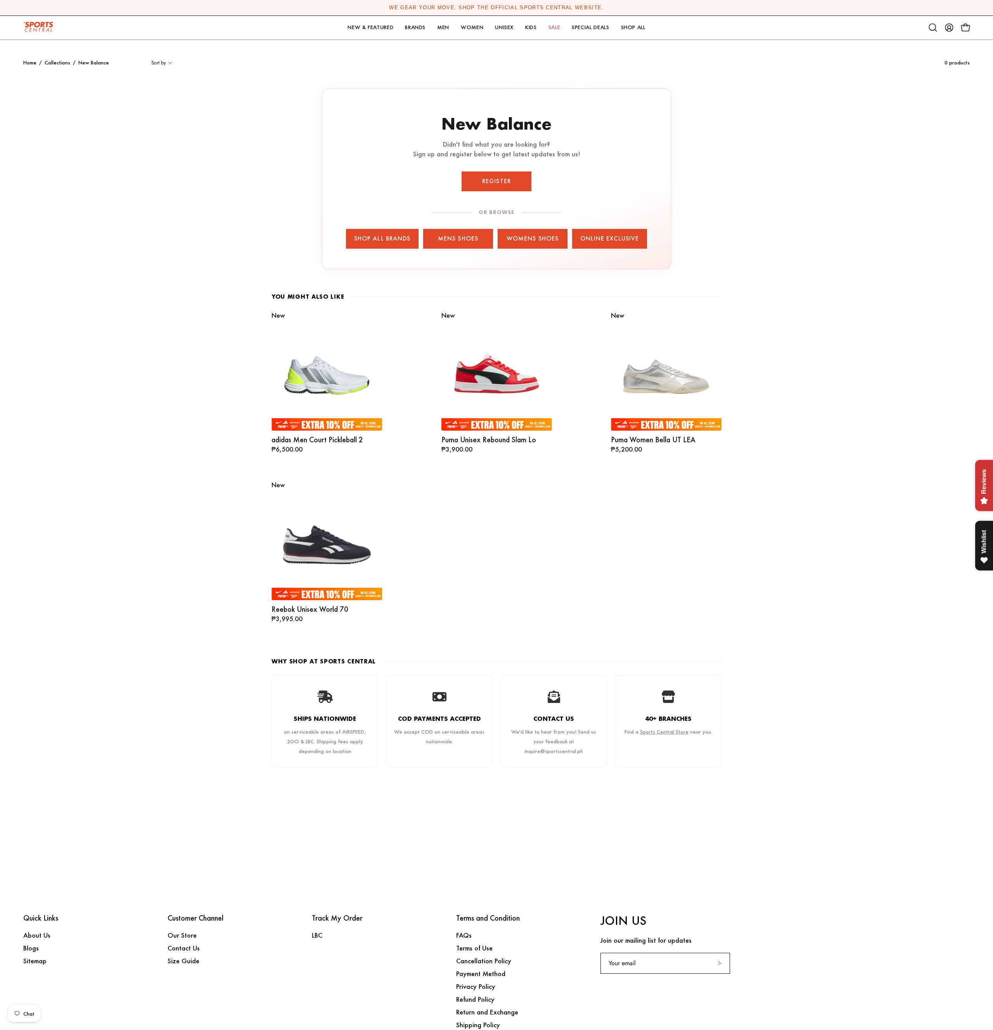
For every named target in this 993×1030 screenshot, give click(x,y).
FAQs (464, 935)
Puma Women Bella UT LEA (653, 439)
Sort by (158, 62)
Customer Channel (195, 918)
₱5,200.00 (626, 450)
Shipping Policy (478, 1025)
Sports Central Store (664, 731)
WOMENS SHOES (533, 238)
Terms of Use (474, 948)
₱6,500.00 (287, 450)
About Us (36, 935)
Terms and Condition (488, 918)
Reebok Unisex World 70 (310, 609)
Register (496, 181)
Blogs (31, 948)
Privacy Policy (475, 986)
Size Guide (183, 961)
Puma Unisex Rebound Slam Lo (488, 439)
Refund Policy (475, 999)
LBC (317, 935)
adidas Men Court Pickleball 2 (317, 439)
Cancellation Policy (483, 961)
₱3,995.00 (287, 619)
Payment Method (480, 973)
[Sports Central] (40, 28)
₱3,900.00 (456, 450)
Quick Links (40, 918)
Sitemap (35, 961)
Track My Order (337, 918)
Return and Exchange (487, 1012)
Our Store (182, 935)
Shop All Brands (382, 238)
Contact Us (184, 948)
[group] (496, 8)
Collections (57, 62)
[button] (370, 28)
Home (29, 62)
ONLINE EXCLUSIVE (609, 238)
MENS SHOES (458, 238)
